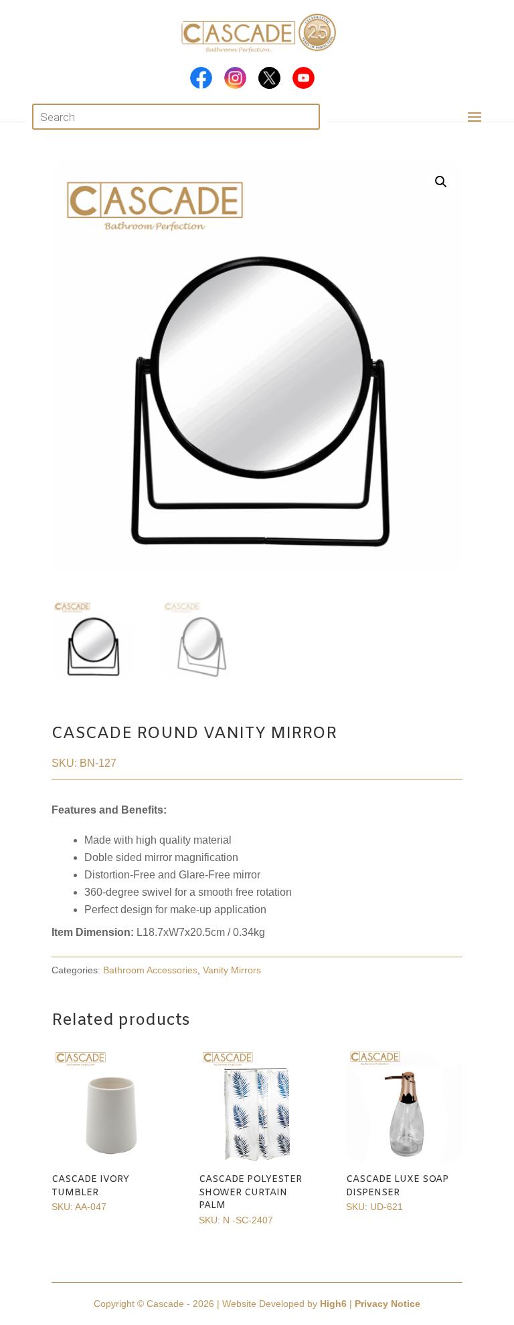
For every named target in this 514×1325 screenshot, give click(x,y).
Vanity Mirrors (232, 970)
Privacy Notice (387, 1303)
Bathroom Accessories (150, 970)
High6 (333, 1303)
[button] (441, 182)
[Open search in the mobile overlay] (175, 116)
